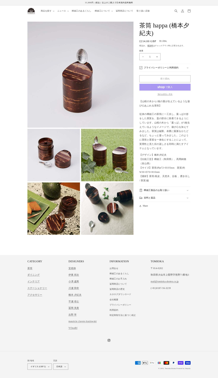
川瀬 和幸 (74, 288)
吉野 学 (73, 314)
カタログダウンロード (120, 294)
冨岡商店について (118, 284)
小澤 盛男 (74, 281)
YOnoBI (73, 328)
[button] (47, 11)
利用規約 (114, 310)
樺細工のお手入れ (118, 279)
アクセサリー (34, 295)
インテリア (33, 281)
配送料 (150, 46)
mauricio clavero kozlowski (83, 321)
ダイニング (33, 274)
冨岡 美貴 (74, 308)
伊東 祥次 (74, 274)
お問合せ (114, 268)
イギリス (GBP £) (38, 366)
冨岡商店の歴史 (117, 289)
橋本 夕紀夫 (75, 295)
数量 (141, 51)
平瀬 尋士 (74, 301)
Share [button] (145, 206)
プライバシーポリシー (120, 305)
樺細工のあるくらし (119, 273)
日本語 (59, 366)
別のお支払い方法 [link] (165, 94)
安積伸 (72, 268)
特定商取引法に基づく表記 (123, 315)
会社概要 (114, 300)
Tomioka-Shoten (170, 368)
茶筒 (29, 268)
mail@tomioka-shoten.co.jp (165, 281)
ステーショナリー (37, 288)
